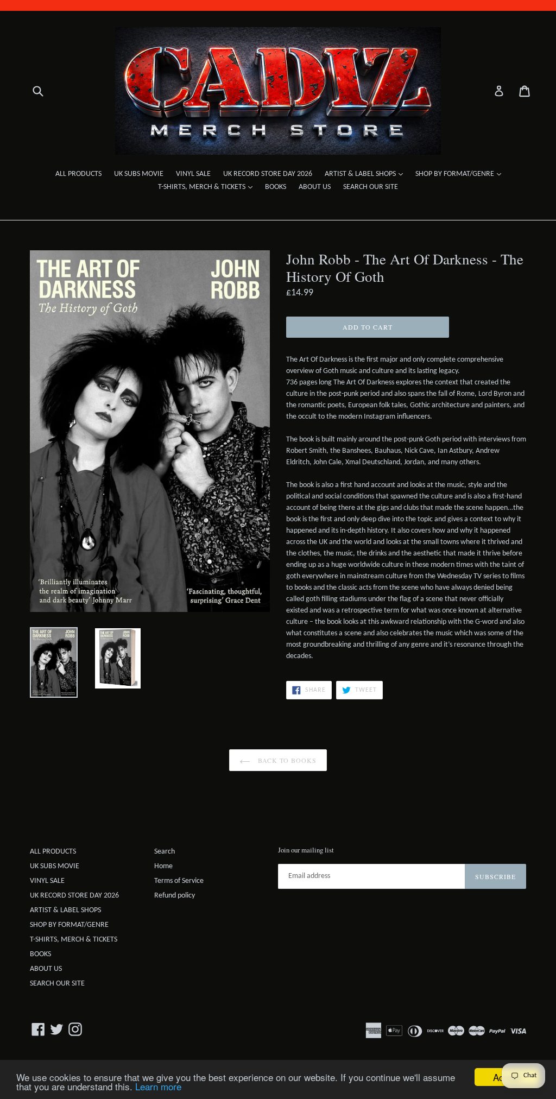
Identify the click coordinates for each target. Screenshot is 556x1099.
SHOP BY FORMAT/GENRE (461, 173)
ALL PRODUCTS (78, 174)
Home (163, 866)
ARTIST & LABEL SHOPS (366, 173)
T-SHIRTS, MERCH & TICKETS (208, 186)
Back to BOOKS (286, 760)
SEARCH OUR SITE (370, 187)
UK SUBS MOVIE (138, 174)
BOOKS (275, 187)
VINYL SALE (193, 174)
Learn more (158, 1086)
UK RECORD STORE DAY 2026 (267, 174)
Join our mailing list (306, 850)
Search (164, 852)
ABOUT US (315, 187)
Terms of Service (179, 881)
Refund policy (174, 896)
